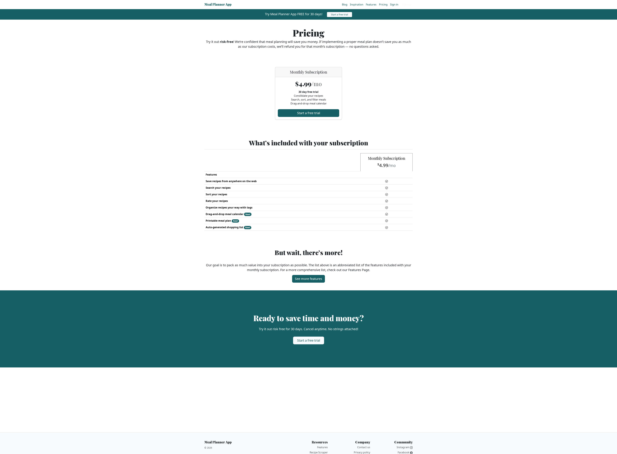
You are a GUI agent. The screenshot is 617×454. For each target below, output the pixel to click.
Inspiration (356, 4)
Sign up (406, 4)
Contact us (363, 447)
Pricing (383, 4)
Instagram (403, 447)
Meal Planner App (218, 4)
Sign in (394, 4)
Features (371, 4)
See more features (308, 279)
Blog (344, 4)
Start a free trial (339, 14)
